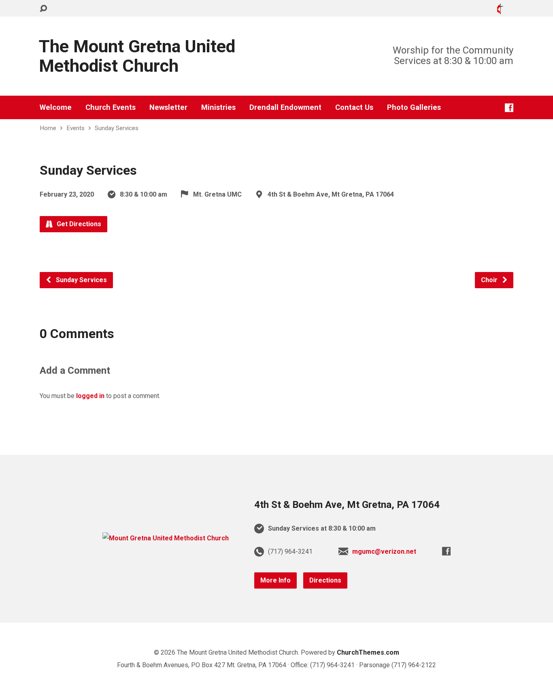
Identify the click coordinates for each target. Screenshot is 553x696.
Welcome (56, 107)
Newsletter (168, 107)
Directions (325, 580)
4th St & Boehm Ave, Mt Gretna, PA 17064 (347, 504)
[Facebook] (509, 107)
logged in (90, 396)
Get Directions (78, 224)
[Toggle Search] (43, 8)
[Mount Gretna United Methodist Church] (165, 538)
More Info (275, 580)
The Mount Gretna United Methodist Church (137, 56)
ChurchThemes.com (368, 652)
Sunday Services (116, 128)
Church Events (110, 107)
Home (48, 128)
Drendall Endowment (285, 107)
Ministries (218, 107)
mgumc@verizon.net (384, 551)
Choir (490, 280)
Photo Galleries (414, 107)
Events (75, 128)
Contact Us (354, 107)
